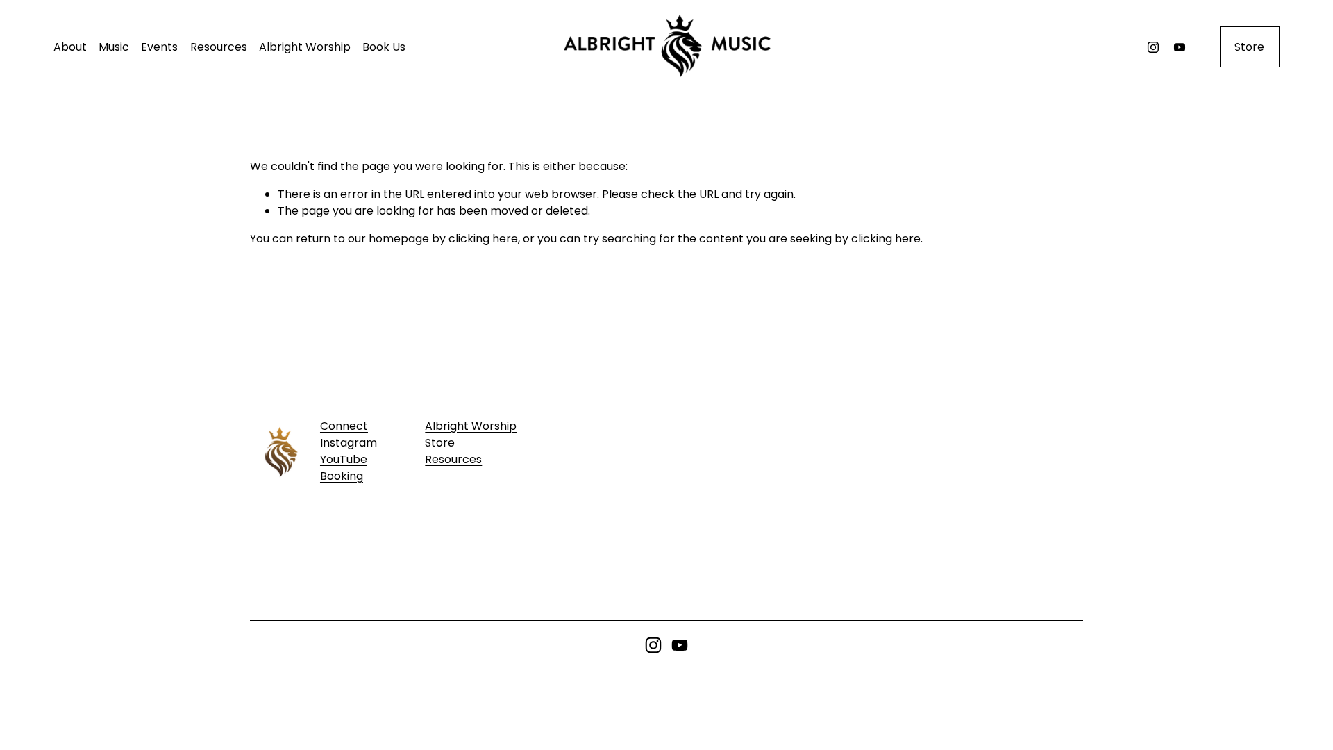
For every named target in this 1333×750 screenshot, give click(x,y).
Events (159, 47)
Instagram (348, 443)
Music (114, 47)
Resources (218, 47)
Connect (344, 426)
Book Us (383, 47)
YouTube (343, 459)
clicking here (483, 239)
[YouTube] (1180, 47)
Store (1249, 47)
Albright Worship (305, 47)
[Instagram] (1153, 47)
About (70, 47)
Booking (341, 476)
